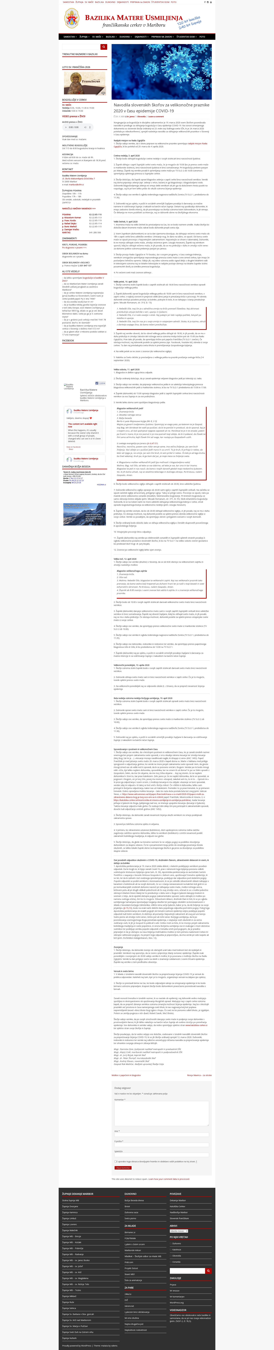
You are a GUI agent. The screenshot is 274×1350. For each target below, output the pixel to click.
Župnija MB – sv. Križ (71, 1272)
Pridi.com (129, 1262)
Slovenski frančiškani (179, 1218)
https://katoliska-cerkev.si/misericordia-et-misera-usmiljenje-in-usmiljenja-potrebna (152, 800)
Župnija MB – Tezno (71, 1290)
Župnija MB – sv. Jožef (72, 1266)
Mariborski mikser (133, 1250)
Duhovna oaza (131, 1212)
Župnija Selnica (69, 1308)
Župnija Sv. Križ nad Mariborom (76, 1320)
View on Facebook (73, 447)
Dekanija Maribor (178, 1200)
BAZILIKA (99, 2)
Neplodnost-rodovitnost (136, 1330)
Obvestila (141, 116)
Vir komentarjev (177, 1296)
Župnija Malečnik (70, 1230)
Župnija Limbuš (69, 1218)
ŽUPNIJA (79, 2)
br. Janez (131, 116)
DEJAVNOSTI (123, 2)
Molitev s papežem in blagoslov (126, 1075)
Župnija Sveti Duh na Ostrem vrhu (77, 1332)
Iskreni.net (129, 1306)
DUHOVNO (110, 2)
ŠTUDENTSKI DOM (160, 2)
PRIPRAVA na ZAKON (140, 2)
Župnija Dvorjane (70, 1206)
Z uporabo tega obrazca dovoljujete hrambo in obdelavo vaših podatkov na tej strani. (156, 1161)
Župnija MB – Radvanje (73, 1254)
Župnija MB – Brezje (71, 1236)
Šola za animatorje (133, 1280)
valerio (114, 1345)
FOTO (173, 2)
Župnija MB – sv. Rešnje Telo (75, 1284)
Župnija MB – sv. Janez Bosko (76, 1260)
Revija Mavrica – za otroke (199, 1075)
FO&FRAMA (130, 1238)
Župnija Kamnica (69, 1212)
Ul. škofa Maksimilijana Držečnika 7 (78, 178)
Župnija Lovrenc (69, 1224)
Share (71, 449)
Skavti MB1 (130, 1274)
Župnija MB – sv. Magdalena (75, 1278)
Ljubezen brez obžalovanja (137, 1312)
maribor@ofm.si (76, 184)
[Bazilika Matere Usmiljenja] (71, 386)
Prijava (173, 1284)
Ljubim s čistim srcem (135, 1244)
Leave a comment (156, 116)
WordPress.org (177, 1302)
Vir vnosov (174, 1290)
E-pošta (118, 1141)
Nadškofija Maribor (179, 1212)
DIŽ (126, 1300)
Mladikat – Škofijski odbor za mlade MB (143, 1256)
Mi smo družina (132, 1318)
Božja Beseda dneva (134, 1200)
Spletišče (118, 1151)
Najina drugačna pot (134, 1324)
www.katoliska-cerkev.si (196, 1025)
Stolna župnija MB (70, 1200)
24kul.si (128, 1294)
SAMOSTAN (68, 2)
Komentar (119, 1099)
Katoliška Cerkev (177, 1206)
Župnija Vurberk (69, 1338)
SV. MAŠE (89, 2)
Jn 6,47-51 (152, 443)
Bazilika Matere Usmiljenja (86, 410)
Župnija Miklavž (69, 1296)
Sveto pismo (130, 1218)
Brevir (127, 1206)
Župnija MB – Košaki (71, 1242)
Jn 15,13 (127, 908)
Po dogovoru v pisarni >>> (74, 247)
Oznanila (176, 1261)
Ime (117, 1131)
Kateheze (176, 1249)
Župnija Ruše (68, 1302)
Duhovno (176, 1243)
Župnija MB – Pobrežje (72, 1248)
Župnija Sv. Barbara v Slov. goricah (78, 1314)
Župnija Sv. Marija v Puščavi (75, 1326)
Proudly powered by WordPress (76, 1345)
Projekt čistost (131, 1268)
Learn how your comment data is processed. (169, 1179)
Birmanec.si (130, 1232)
